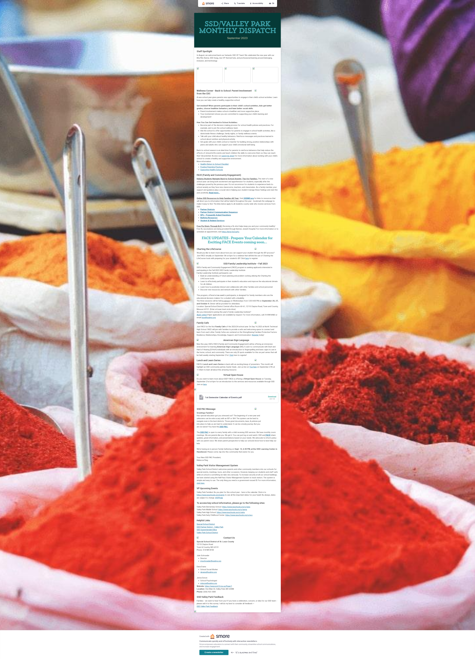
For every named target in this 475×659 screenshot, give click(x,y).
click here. (201, 483)
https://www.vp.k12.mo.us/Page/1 (218, 586)
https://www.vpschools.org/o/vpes (236, 507)
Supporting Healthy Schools (211, 170)
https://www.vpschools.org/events (211, 495)
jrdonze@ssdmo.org (208, 583)
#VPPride (219, 498)
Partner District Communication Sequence (219, 212)
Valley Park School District (207, 532)
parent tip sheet (228, 156)
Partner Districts (207, 209)
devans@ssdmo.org (208, 572)
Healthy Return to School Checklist (214, 164)
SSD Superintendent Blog (207, 530)
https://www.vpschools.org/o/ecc (239, 515)
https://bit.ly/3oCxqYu (230, 232)
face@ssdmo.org (209, 317)
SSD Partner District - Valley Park (210, 527)
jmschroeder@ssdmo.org (210, 561)
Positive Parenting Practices (211, 167)
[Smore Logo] (208, 3)
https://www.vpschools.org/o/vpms (232, 509)
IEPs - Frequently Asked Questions (215, 215)
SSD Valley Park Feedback (207, 606)
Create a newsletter (213, 652)
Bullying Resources (208, 218)
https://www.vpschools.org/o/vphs (231, 512)
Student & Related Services (212, 221)
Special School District (206, 524)
